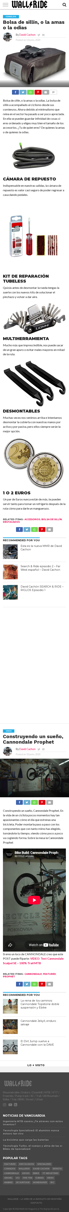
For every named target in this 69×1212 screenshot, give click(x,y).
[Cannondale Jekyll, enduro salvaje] (10, 1026)
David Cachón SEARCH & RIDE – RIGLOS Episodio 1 (42, 588)
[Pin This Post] (38, 91)
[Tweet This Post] (23, 91)
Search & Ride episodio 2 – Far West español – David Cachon (40, 568)
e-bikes (40, 1178)
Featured (49, 974)
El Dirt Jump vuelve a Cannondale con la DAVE (37, 1043)
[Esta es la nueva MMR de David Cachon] (10, 551)
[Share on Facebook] (15, 91)
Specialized (44, 1164)
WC (52, 1182)
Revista (57, 1169)
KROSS (25, 1173)
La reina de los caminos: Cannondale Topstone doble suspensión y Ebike (40, 1004)
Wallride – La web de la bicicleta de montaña (35, 1199)
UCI (17, 1178)
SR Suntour (23, 1182)
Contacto (36, 1203)
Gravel (8, 1178)
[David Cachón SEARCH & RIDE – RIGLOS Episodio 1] (10, 592)
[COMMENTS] (53, 91)
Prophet (9, 976)
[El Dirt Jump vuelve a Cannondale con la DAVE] (10, 1047)
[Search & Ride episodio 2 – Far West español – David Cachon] (10, 572)
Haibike (8, 1182)
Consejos (9, 1169)
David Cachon (27, 34)
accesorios (32, 519)
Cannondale (33, 974)
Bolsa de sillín (51, 519)
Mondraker (40, 1182)
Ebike (36, 1173)
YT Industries (50, 1173)
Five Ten (27, 1178)
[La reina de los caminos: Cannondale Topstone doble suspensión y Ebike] (10, 1006)
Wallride (24, 1169)
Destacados (11, 522)
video (50, 1178)
